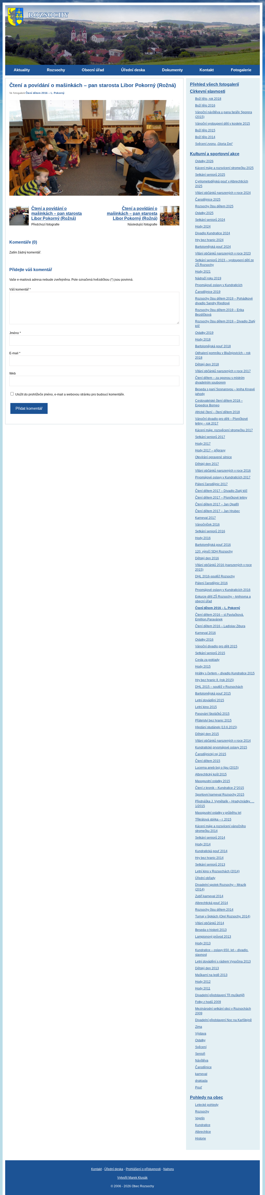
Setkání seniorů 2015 (210, 653)
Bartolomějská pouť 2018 (213, 346)
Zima (198, 1027)
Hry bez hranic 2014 (209, 858)
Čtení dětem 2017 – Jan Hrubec (217, 511)
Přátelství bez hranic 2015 (213, 720)
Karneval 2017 (205, 518)
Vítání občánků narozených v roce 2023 (223, 253)
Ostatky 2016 (204, 639)
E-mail (14, 353)
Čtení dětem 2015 (207, 761)
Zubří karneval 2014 (209, 896)
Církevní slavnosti (207, 91)
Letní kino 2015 (206, 707)
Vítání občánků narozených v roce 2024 (223, 193)
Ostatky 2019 (204, 333)
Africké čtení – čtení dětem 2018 (217, 412)
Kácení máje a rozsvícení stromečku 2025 (224, 168)
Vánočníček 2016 (207, 524)
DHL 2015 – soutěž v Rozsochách (219, 687)
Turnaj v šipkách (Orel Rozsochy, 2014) (222, 916)
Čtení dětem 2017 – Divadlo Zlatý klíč (221, 491)
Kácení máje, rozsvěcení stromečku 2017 (224, 430)
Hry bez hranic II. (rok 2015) (214, 680)
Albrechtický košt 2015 (211, 774)
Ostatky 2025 (204, 213)
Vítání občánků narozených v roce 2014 (223, 741)
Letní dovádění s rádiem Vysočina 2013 (223, 961)
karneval (201, 1074)
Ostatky (200, 1040)
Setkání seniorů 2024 (210, 220)
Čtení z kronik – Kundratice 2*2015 (219, 788)
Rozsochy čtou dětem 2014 (214, 909)
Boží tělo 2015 (205, 130)
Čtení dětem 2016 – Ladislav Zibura (220, 626)
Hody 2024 (203, 226)
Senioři (200, 1054)
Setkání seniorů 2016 (210, 531)
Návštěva (201, 1060)
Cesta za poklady (207, 660)
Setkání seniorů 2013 (210, 864)
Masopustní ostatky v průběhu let (218, 813)
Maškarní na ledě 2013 (211, 975)
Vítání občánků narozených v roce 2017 (223, 371)
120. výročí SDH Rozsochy (214, 551)
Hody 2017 (203, 444)
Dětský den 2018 (207, 364)
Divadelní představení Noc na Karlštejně (223, 1020)
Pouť (198, 1087)
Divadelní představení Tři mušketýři (220, 995)
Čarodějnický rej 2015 (210, 754)
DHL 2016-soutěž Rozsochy (215, 576)
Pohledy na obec (206, 1097)
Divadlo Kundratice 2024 (212, 233)
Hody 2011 (202, 988)
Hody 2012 (203, 982)
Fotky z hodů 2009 (208, 1002)
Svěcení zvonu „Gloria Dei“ (214, 144)
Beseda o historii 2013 (211, 930)
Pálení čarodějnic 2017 (211, 484)
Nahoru (168, 1169)
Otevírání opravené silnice (213, 457)
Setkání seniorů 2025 (210, 174)
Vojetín (200, 1118)
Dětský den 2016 (207, 558)
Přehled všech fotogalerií (214, 84)
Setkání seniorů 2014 (210, 837)
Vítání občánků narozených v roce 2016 (223, 470)
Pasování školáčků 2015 (212, 714)
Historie (200, 1138)
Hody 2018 (203, 339)
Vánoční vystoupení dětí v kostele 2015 (222, 123)
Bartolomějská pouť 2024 (213, 247)
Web (12, 373)
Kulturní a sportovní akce (214, 154)
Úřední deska (113, 1169)
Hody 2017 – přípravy (210, 450)
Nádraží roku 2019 (208, 278)
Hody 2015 (203, 666)
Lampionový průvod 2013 (213, 936)
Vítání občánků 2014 (209, 923)
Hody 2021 (203, 271)
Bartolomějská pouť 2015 (213, 693)
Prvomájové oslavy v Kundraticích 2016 (223, 590)
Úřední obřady (205, 878)
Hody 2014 (203, 844)
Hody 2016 (203, 538)
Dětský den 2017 (207, 464)
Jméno (15, 333)
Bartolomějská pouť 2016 (213, 545)
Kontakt (96, 1169)
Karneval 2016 (205, 633)
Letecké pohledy (206, 1105)
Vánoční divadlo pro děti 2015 (216, 646)
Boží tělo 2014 (205, 137)
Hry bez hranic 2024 (209, 240)
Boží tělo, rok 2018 (208, 99)
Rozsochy (202, 1111)
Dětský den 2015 (207, 734)
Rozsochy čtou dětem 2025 (214, 206)
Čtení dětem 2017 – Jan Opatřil (217, 504)
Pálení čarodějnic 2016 (211, 583)
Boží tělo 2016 (205, 105)
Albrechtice (203, 1132)
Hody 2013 (203, 943)
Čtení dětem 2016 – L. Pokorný (45, 92)
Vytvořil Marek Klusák (132, 1177)
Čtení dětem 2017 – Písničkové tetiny (221, 497)
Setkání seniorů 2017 (210, 437)
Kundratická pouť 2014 (211, 851)
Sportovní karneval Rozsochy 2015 (219, 794)
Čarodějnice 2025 (207, 199)
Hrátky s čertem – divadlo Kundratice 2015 (225, 673)
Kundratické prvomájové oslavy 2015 (221, 747)
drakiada (201, 1081)
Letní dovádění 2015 (209, 700)
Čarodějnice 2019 (207, 292)
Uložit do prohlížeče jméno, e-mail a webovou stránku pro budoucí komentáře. (70, 394)
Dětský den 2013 (207, 968)
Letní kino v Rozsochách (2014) (217, 871)
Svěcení (201, 1047)
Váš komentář (20, 289)
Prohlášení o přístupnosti (143, 1169)
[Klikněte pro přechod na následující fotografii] (94, 148)
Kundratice (202, 1125)
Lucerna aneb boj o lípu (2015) (217, 767)
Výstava (200, 1033)
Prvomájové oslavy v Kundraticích (218, 285)
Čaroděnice (203, 1067)
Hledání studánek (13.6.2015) (216, 727)
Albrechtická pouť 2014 (211, 903)
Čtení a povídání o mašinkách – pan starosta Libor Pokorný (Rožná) (56, 213)
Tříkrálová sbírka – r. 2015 (213, 819)
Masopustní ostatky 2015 (212, 781)
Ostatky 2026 (204, 161)
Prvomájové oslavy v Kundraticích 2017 (223, 477)
